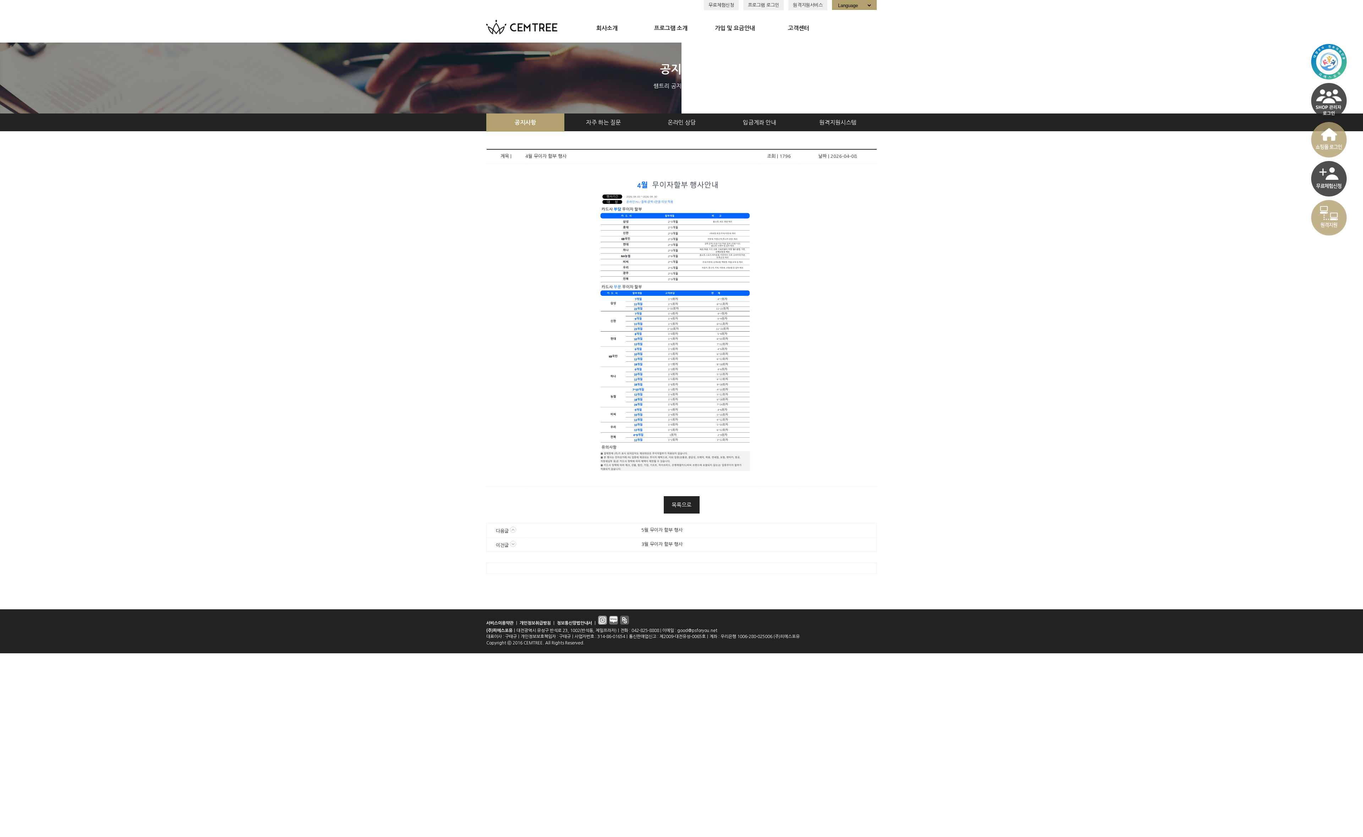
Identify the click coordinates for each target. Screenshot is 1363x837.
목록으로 (681, 505)
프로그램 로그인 (763, 5)
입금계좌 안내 (759, 122)
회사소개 (607, 28)
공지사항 (525, 122)
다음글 (503, 531)
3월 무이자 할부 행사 (662, 544)
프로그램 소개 (671, 28)
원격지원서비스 (808, 5)
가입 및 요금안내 (735, 28)
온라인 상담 (682, 122)
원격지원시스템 (837, 122)
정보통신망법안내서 (574, 623)
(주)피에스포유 (499, 630)
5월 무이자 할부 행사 (662, 530)
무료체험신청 (721, 5)
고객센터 (798, 28)
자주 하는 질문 (603, 122)
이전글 (503, 545)
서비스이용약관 (500, 623)
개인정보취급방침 (535, 623)
